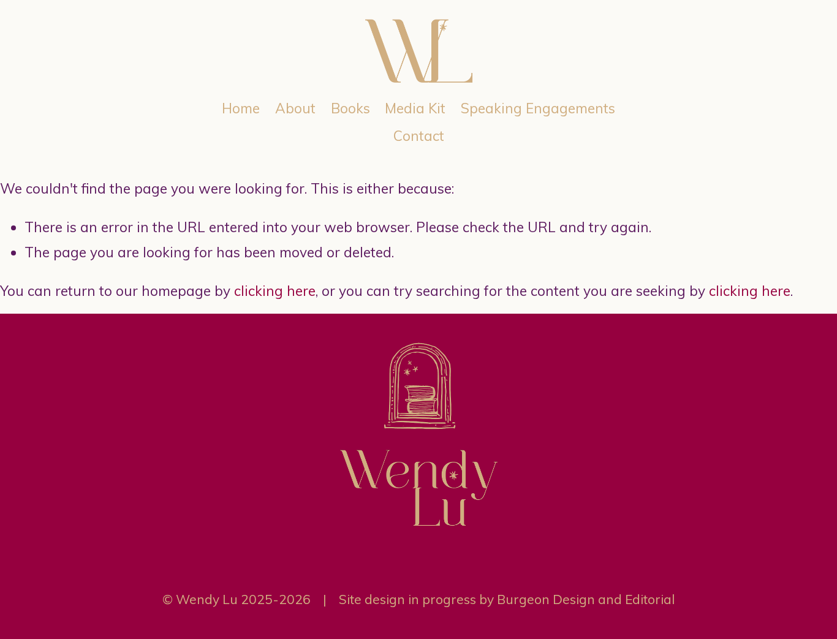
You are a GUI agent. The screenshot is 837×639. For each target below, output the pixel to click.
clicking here (275, 291)
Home (241, 108)
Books (350, 108)
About (295, 108)
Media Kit (415, 108)
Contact (418, 136)
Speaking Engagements (538, 108)
